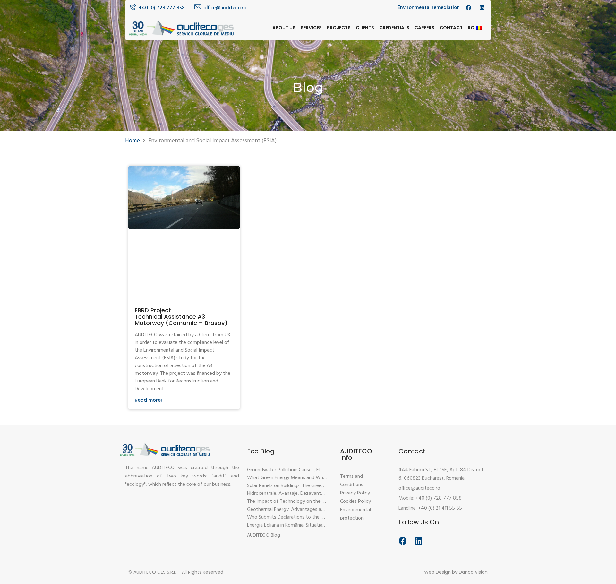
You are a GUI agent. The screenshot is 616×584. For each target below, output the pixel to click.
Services (311, 27)
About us (283, 27)
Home (132, 140)
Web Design (437, 572)
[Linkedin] (419, 541)
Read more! (148, 400)
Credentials (394, 27)
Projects (339, 27)
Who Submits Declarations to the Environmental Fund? (306, 517)
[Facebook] (403, 541)
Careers (424, 27)
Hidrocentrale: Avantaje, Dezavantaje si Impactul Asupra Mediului (317, 493)
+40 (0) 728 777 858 (162, 8)
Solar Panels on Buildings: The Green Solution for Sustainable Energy (320, 486)
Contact (451, 27)
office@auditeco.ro (224, 8)
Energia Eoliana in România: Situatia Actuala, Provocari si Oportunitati (322, 525)
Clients (365, 27)
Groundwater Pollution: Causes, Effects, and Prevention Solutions (317, 470)
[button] (263, 535)
